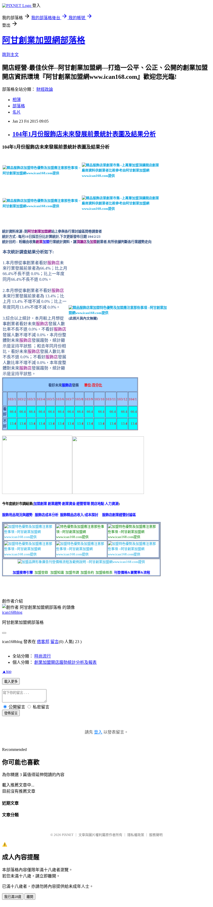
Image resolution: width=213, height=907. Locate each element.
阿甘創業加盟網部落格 (43, 40)
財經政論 (44, 89)
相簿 (16, 99)
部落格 (18, 106)
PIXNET (68, 835)
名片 (16, 112)
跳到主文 (10, 54)
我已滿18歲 (12, 897)
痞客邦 (43, 641)
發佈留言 (11, 713)
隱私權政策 (135, 835)
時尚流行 (42, 656)
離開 (29, 897)
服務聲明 (156, 835)
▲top (6, 671)
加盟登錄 (41, 572)
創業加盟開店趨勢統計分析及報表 (65, 662)
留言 (54, 641)
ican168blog (12, 612)
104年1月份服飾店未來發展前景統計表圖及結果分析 (84, 134)
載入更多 (11, 681)
